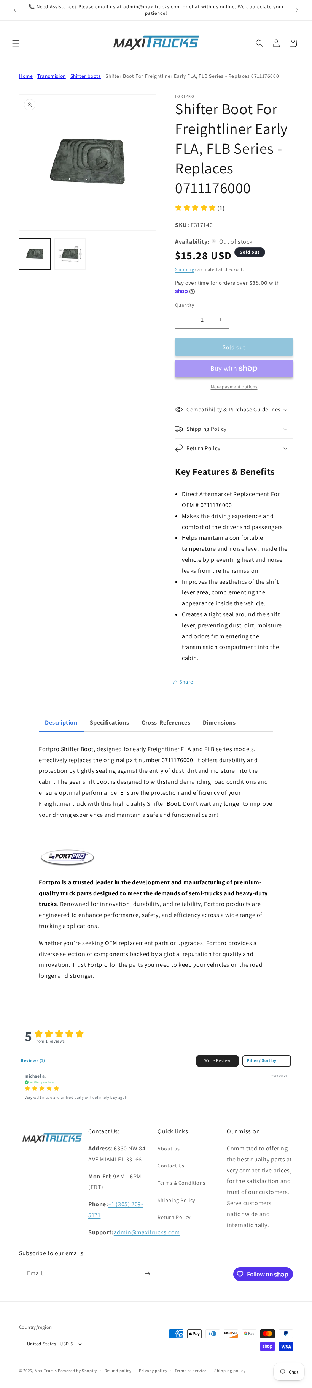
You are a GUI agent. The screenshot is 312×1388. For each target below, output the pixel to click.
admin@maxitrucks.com (147, 1232)
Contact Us (171, 1165)
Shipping (184, 269)
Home (26, 75)
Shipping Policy (176, 1200)
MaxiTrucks (46, 1370)
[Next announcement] (297, 10)
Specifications (109, 722)
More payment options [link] (234, 386)
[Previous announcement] (14, 10)
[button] (16, 43)
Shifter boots (85, 75)
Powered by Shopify (77, 1370)
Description (61, 722)
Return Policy (174, 1217)
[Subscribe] (147, 1273)
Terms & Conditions (181, 1182)
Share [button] (186, 681)
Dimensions (219, 722)
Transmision (51, 75)
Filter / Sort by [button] (262, 1061)
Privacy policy (153, 1370)
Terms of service (191, 1370)
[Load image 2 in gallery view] (70, 254)
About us (169, 1148)
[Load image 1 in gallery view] (35, 254)
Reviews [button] (33, 1060)
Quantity (184, 305)
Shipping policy (230, 1370)
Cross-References (166, 722)
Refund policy (118, 1370)
